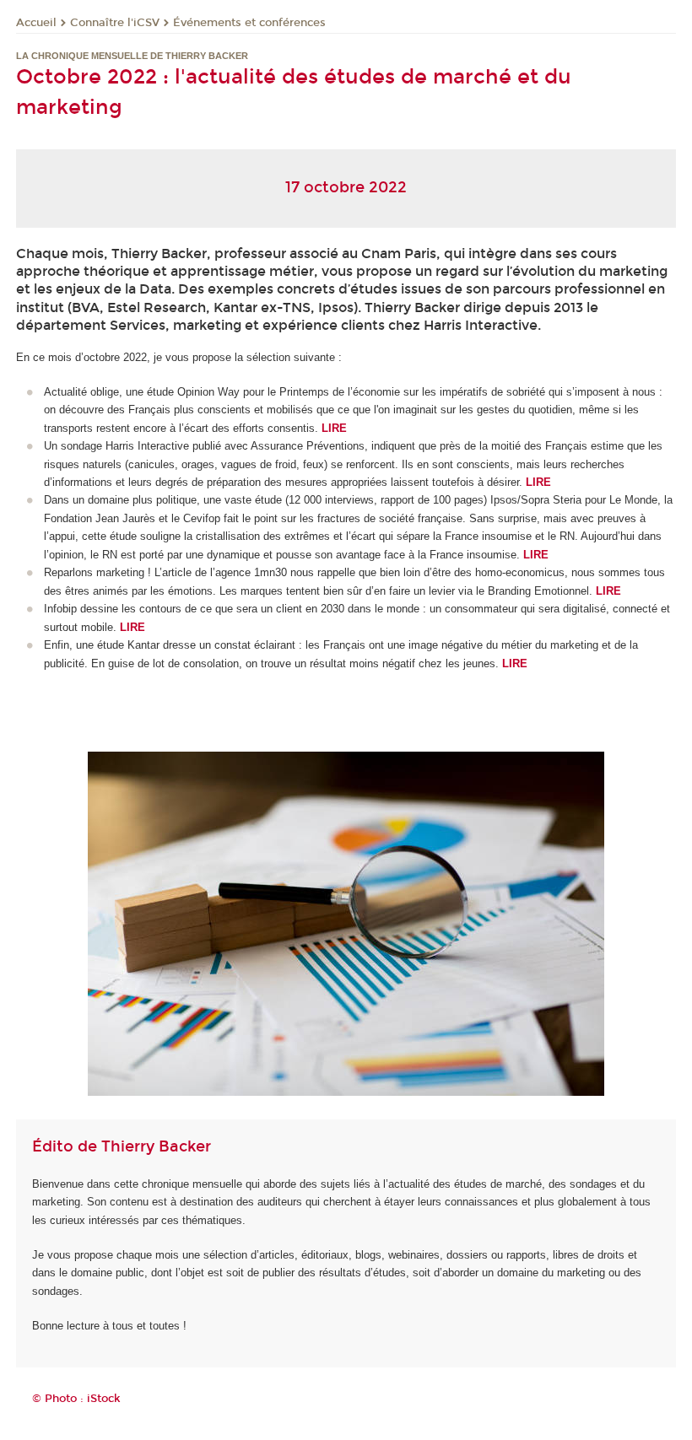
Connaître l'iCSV (114, 23)
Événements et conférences (249, 23)
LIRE (132, 627)
